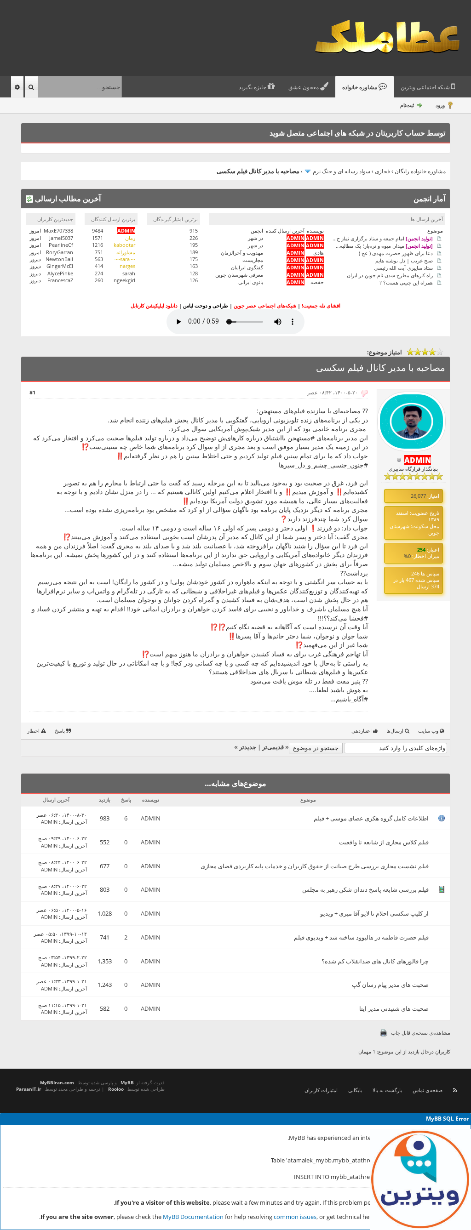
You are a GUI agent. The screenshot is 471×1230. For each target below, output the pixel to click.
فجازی (382, 171)
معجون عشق (304, 87)
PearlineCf (61, 244)
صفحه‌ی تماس (427, 1090)
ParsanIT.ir (28, 1089)
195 (194, 244)
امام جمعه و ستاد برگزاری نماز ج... (383, 237)
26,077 (418, 495)
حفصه (317, 282)
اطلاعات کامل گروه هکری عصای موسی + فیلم (371, 818)
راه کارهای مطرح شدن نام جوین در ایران (390, 274)
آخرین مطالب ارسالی (67, 199)
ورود (440, 105)
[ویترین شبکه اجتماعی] (420, 1179)
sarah (128, 273)
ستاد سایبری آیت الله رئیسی (403, 267)
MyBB (127, 1082)
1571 (97, 237)
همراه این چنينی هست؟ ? (406, 282)
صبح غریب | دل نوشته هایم (404, 259)
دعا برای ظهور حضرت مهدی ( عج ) (396, 252)
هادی (318, 252)
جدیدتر (247, 747)
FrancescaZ (60, 280)
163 (194, 265)
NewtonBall (59, 259)
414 (99, 265)
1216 (97, 244)
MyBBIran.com (57, 1082)
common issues (295, 1217)
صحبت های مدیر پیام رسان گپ (390, 984)
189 (194, 252)
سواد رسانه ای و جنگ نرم (341, 171)
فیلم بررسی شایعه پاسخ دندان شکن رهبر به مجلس (365, 889)
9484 (97, 230)
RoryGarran (59, 252)
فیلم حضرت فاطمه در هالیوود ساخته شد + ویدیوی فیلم (361, 937)
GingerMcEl (59, 265)
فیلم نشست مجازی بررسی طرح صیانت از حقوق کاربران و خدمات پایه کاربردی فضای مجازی (315, 866)
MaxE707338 (58, 230)
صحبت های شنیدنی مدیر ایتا (394, 1008)
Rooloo (116, 1089)
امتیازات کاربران (321, 1090)
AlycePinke (60, 273)
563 (99, 259)
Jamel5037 (61, 237)
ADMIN (151, 818)
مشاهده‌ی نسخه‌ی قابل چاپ (420, 1032)
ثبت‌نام (407, 105)
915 (194, 230)
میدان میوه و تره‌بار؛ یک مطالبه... (384, 245)
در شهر (255, 237)
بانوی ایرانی (250, 282)
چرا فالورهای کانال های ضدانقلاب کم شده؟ (375, 961)
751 (99, 252)
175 (194, 259)
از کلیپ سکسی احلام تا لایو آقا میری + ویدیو (374, 913)
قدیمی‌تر (273, 747)
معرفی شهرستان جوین (239, 274)
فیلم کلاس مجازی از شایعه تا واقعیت (384, 842)
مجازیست (252, 259)
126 (194, 280)
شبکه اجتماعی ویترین (426, 87)
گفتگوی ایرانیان (247, 267)
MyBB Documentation (193, 1217)
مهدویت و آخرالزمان (242, 252)
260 (99, 280)
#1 (32, 392)
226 (194, 237)
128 (194, 273)
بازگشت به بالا (387, 1090)
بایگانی (355, 1090)
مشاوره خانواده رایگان (420, 171)
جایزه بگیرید (253, 87)
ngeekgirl (124, 280)
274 (99, 273)
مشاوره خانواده (360, 87)
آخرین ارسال (73, 821)
